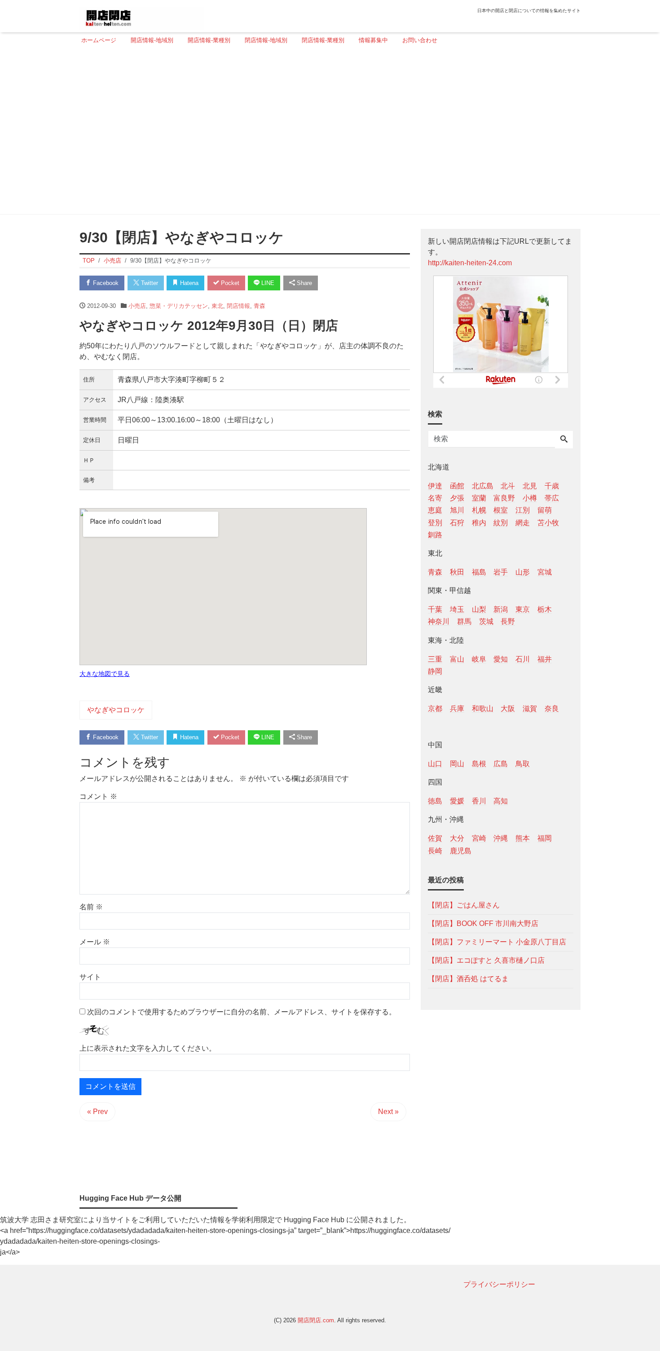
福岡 (544, 838)
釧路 (435, 534)
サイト (90, 977)
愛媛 (457, 801)
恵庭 (435, 510)
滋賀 (530, 708)
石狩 (457, 522)
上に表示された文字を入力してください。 (147, 1048)
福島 (479, 571)
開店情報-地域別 (152, 40)
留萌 (544, 510)
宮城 (544, 571)
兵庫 (457, 708)
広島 (500, 764)
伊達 (435, 486)
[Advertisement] (327, 133)
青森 (259, 306)
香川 (479, 801)
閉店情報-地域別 (266, 40)
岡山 (457, 764)
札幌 (479, 510)
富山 (457, 658)
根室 (500, 510)
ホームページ (98, 40)
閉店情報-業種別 (323, 40)
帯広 (552, 498)
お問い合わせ (419, 40)
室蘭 (479, 498)
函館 (457, 486)
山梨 (479, 609)
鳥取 (522, 764)
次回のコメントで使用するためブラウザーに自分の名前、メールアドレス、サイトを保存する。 (241, 1012)
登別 (435, 522)
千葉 (435, 609)
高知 (500, 801)
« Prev (97, 1111)
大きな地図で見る (104, 673)
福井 (544, 658)
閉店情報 (238, 306)
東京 (522, 609)
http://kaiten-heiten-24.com (470, 263)
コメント (98, 796)
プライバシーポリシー (499, 1284)
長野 (508, 621)
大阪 (508, 708)
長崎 (435, 850)
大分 (457, 838)
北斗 (508, 486)
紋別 (500, 522)
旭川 (457, 510)
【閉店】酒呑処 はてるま (468, 978)
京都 (435, 708)
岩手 (500, 571)
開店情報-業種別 (209, 40)
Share (303, 283)
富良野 (504, 498)
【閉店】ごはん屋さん (464, 904)
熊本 (522, 838)
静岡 (435, 671)
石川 (522, 658)
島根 (479, 764)
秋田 (457, 571)
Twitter (148, 283)
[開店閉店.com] (141, 15)
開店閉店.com (316, 1320)
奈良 (552, 708)
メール (94, 942)
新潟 (500, 609)
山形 (522, 571)
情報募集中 (373, 40)
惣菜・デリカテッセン (179, 306)
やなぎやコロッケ (116, 710)
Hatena (188, 283)
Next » (388, 1111)
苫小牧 (548, 522)
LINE (267, 283)
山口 (435, 764)
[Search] (564, 439)
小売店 (137, 306)
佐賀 (435, 838)
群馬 (464, 621)
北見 (530, 486)
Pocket (229, 283)
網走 (522, 522)
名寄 (435, 498)
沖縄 (500, 838)
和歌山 (482, 708)
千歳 (552, 486)
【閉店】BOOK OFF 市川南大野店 (483, 923)
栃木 (544, 609)
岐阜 (479, 658)
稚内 (479, 522)
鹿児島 (460, 850)
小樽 (530, 498)
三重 (435, 658)
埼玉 (457, 609)
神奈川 (438, 621)
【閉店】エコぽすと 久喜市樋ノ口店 (486, 960)
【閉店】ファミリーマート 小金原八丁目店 (497, 941)
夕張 (457, 498)
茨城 (486, 621)
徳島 (435, 801)
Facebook (105, 283)
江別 (522, 510)
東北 (217, 306)
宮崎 (479, 838)
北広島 (482, 486)
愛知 (500, 658)
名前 (91, 907)
